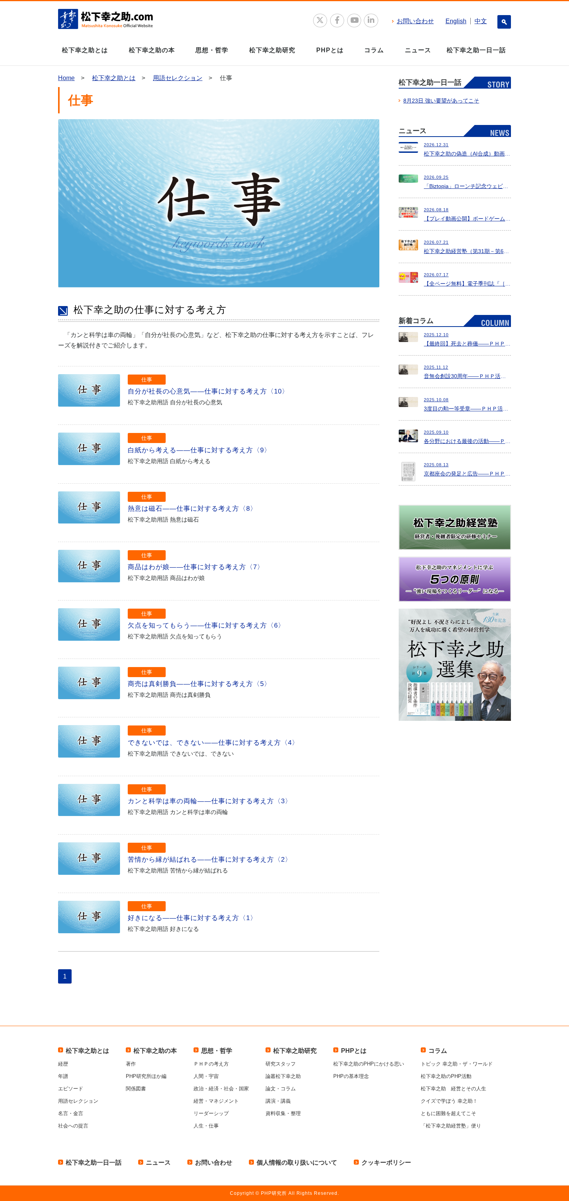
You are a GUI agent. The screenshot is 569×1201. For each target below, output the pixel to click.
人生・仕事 (206, 1126)
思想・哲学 (211, 50)
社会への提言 (73, 1126)
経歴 (63, 1064)
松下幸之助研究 (272, 50)
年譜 (63, 1076)
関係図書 (136, 1089)
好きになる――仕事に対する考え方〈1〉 (192, 918)
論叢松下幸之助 (283, 1076)
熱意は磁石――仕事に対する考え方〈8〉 (192, 508)
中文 (481, 21)
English (456, 21)
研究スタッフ (281, 1064)
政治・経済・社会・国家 (221, 1089)
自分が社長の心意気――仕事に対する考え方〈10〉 (208, 391)
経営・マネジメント (216, 1101)
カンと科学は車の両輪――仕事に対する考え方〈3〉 (210, 801)
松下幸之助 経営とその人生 (453, 1089)
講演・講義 (278, 1101)
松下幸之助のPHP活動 (446, 1076)
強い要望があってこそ (441, 101)
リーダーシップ (211, 1113)
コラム (374, 50)
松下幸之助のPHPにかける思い (368, 1064)
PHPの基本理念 (351, 1076)
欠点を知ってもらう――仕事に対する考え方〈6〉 (206, 625)
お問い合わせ (415, 21)
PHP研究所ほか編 (146, 1076)
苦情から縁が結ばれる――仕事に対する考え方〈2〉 (210, 859)
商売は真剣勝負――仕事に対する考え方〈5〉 (199, 684)
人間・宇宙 (206, 1076)
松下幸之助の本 (152, 50)
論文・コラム (281, 1089)
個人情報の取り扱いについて (297, 1162)
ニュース (418, 50)
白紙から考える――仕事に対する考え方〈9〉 (199, 450)
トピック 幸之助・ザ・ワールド (457, 1064)
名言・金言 (70, 1113)
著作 (131, 1064)
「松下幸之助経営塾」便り (451, 1126)
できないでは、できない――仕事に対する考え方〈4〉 (213, 742)
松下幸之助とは (85, 50)
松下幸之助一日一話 (476, 50)
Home (66, 78)
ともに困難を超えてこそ (448, 1113)
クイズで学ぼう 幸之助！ (449, 1101)
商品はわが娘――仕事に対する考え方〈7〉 (196, 567)
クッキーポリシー (386, 1162)
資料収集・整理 (283, 1113)
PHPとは (330, 50)
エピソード (70, 1089)
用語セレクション (177, 78)
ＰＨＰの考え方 (211, 1064)
